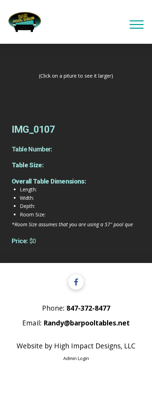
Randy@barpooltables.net (86, 323)
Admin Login (76, 358)
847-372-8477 (88, 308)
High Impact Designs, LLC (94, 346)
